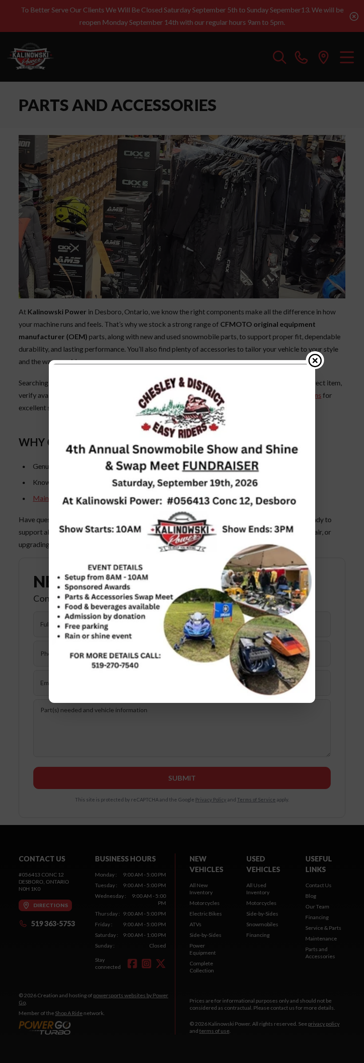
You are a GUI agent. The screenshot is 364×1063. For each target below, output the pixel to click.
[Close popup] (315, 360)
